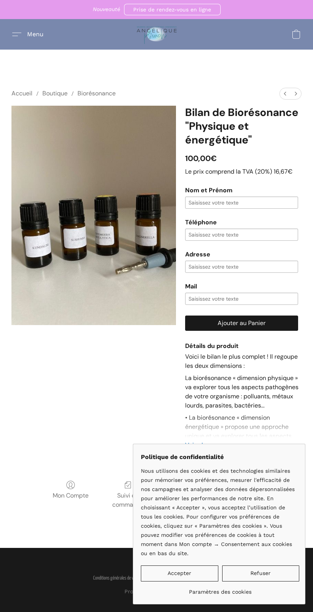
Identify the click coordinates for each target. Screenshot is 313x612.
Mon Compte (71, 495)
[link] (220, 588)
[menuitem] (285, 93)
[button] (172, 9)
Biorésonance (96, 93)
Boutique (55, 93)
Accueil (21, 93)
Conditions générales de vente (117, 578)
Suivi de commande (128, 500)
